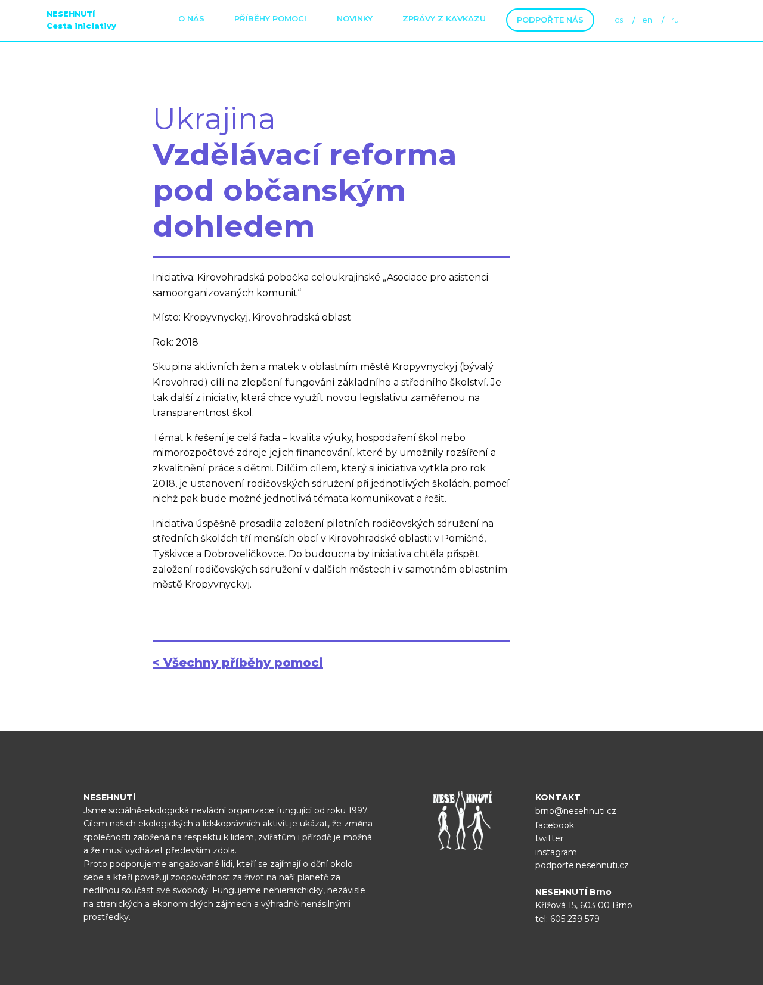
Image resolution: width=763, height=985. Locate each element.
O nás (191, 18)
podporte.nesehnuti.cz (582, 865)
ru (675, 19)
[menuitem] (191, 20)
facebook (554, 825)
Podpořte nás (550, 19)
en (647, 19)
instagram (556, 852)
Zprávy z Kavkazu (444, 18)
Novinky (355, 18)
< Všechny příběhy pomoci (238, 662)
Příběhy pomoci (270, 18)
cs (619, 19)
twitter (549, 838)
